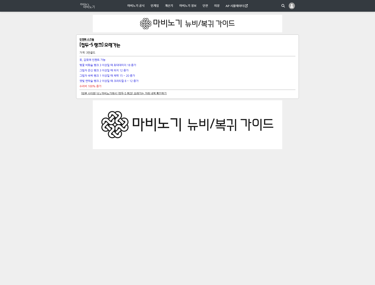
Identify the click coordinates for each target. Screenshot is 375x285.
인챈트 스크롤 (86, 39)
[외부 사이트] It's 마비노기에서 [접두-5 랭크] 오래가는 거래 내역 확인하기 (124, 93)
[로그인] (292, 6)
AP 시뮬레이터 (235, 5)
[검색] (283, 6)
